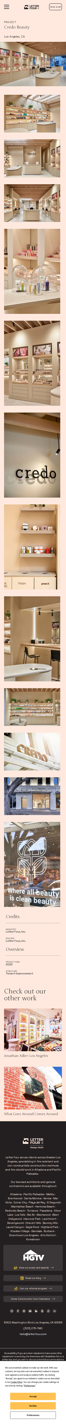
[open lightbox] (32, 114)
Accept (33, 1396)
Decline (33, 1406)
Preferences (33, 1415)
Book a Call (55, 6)
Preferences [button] (29, 1386)
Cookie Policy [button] (16, 1382)
